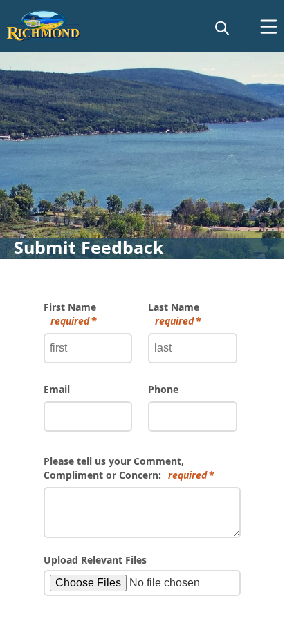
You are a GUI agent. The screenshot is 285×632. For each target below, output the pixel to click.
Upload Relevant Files (95, 559)
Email (57, 389)
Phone (163, 389)
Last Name (173, 313)
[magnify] (222, 27)
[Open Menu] (268, 26)
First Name (70, 313)
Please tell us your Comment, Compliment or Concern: (125, 467)
